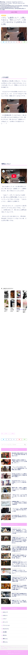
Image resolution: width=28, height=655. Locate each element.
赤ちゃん (5, 642)
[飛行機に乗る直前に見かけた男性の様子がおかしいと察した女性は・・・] (25, 294)
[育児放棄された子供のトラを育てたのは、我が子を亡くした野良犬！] (6, 294)
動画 (13, 433)
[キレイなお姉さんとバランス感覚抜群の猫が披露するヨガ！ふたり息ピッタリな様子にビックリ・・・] (19, 294)
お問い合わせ (8, 651)
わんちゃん (3, 15)
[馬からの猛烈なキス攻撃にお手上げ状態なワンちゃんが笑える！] (6, 303)
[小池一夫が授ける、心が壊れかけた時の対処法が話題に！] (12, 303)
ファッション (6, 625)
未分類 (5, 632)
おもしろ (5, 612)
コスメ (5, 618)
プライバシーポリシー (18, 651)
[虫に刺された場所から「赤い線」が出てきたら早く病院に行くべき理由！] (25, 304)
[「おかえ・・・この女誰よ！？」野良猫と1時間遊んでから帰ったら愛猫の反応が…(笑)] (12, 294)
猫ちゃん (5, 638)
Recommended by (20, 309)
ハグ (3, 433)
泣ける (5, 635)
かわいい (5, 615)
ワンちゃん (8, 433)
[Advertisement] (14, 60)
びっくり (5, 622)
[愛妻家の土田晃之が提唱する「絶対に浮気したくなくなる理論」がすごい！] (19, 303)
